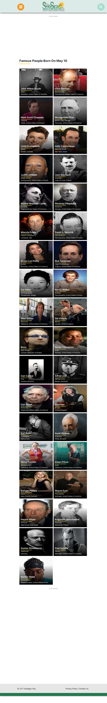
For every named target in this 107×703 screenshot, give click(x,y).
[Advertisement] (53, 657)
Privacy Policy (71, 689)
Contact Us (83, 689)
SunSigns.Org (30, 689)
